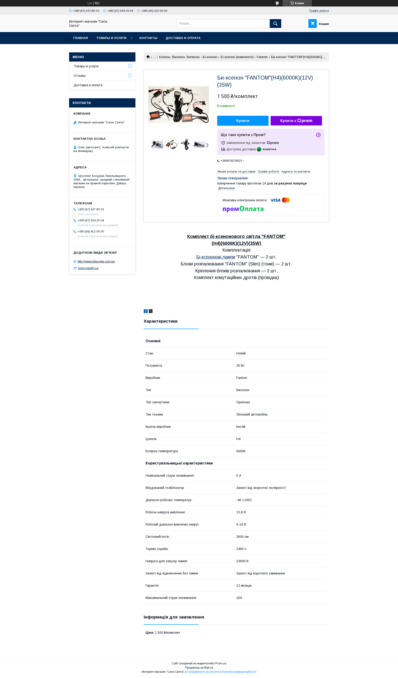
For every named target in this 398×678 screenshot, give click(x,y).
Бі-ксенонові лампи (215, 256)
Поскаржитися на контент (202, 671)
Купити (242, 121)
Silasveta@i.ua (88, 268)
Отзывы (80, 75)
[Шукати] (275, 23)
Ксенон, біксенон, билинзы (179, 57)
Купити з (288, 121)
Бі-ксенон (210, 57)
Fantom (262, 57)
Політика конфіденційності (238, 671)
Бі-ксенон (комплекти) (237, 57)
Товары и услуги (111, 38)
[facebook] (146, 312)
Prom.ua (220, 663)
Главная (80, 38)
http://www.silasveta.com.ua (96, 261)
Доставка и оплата (183, 38)
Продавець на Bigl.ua (199, 667)
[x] (150, 312)
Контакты (148, 38)
